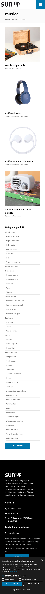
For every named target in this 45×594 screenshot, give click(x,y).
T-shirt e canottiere (13, 262)
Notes (8, 378)
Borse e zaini (10, 271)
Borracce (9, 322)
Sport (8, 288)
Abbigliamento (10, 232)
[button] (2, 576)
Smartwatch (11, 404)
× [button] (42, 560)
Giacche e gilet (11, 249)
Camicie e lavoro (12, 236)
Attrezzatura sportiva (14, 421)
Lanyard (9, 339)
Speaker (8, 68)
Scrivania (8, 365)
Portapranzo (11, 309)
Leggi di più (14, 572)
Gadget (8, 335)
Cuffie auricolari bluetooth (19, 161)
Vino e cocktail (11, 331)
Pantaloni (10, 253)
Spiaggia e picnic (12, 438)
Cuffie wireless (13, 113)
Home (7, 19)
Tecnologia (17, 68)
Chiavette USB (11, 395)
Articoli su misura (11, 266)
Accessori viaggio (12, 417)
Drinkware (9, 318)
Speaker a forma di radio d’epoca (18, 211)
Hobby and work (11, 352)
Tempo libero (10, 412)
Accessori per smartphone (16, 391)
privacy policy (26, 544)
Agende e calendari (13, 374)
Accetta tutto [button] (12, 584)
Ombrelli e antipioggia (14, 434)
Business (9, 283)
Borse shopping (12, 275)
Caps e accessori (12, 241)
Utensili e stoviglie (13, 314)
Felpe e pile (10, 245)
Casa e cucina (10, 296)
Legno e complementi (14, 305)
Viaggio (9, 292)
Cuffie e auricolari (11, 116)
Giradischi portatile (15, 65)
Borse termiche (12, 279)
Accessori (10, 369)
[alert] (22, 575)
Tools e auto (11, 361)
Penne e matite (12, 382)
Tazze (8, 326)
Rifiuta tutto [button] (33, 584)
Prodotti (15, 19)
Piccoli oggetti (11, 344)
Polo (8, 258)
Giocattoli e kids (12, 429)
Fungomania (11, 356)
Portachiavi (10, 348)
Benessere (10, 425)
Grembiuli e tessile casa (15, 301)
